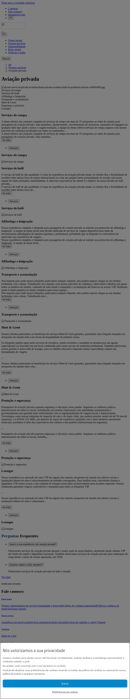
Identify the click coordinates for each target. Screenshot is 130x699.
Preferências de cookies (65, 692)
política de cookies (12, 673)
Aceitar (65, 683)
